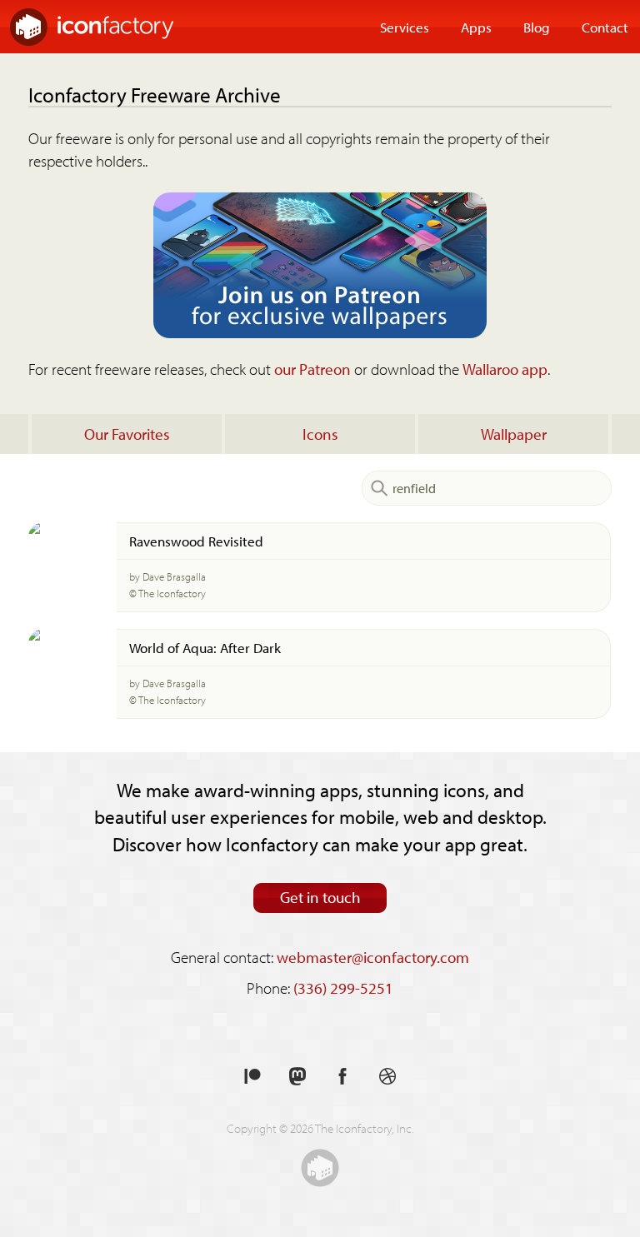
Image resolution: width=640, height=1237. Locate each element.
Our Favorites (127, 434)
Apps (476, 26)
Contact (605, 26)
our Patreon (312, 369)
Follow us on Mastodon (298, 1076)
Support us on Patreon (252, 1076)
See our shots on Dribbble (388, 1076)
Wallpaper (514, 434)
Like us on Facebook (342, 1076)
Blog (536, 26)
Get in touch (320, 897)
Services (404, 26)
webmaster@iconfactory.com (373, 957)
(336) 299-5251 (343, 988)
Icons (320, 434)
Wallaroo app (505, 369)
